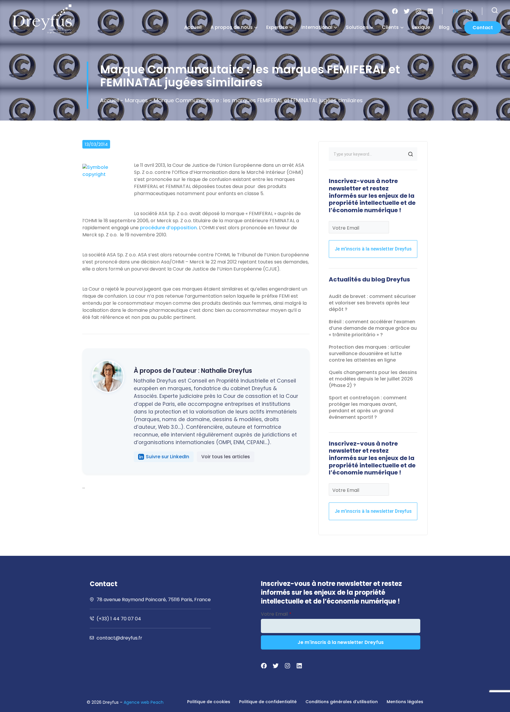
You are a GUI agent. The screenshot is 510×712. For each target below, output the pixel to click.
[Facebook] (395, 11)
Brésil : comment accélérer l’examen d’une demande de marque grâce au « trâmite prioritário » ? (373, 328)
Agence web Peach (144, 702)
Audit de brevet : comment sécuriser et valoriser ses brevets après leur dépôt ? (372, 303)
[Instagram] (418, 11)
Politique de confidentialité (268, 702)
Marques (136, 100)
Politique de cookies (208, 702)
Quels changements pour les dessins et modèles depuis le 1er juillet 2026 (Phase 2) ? (373, 379)
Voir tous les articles (225, 456)
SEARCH (410, 154)
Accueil (193, 27)
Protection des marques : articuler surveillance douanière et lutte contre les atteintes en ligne (369, 353)
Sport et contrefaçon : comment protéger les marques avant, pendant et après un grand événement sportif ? (368, 407)
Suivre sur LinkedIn (167, 456)
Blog (444, 27)
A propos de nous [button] (231, 27)
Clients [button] (390, 27)
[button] (494, 10)
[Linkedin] (430, 11)
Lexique (421, 27)
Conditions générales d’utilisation (341, 702)
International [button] (316, 27)
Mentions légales (405, 702)
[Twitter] (407, 11)
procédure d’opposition (168, 227)
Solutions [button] (357, 27)
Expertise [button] (277, 27)
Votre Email (345, 228)
